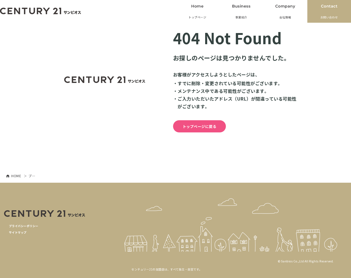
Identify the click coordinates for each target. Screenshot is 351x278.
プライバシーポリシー (23, 226)
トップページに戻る (200, 126)
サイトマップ (18, 232)
